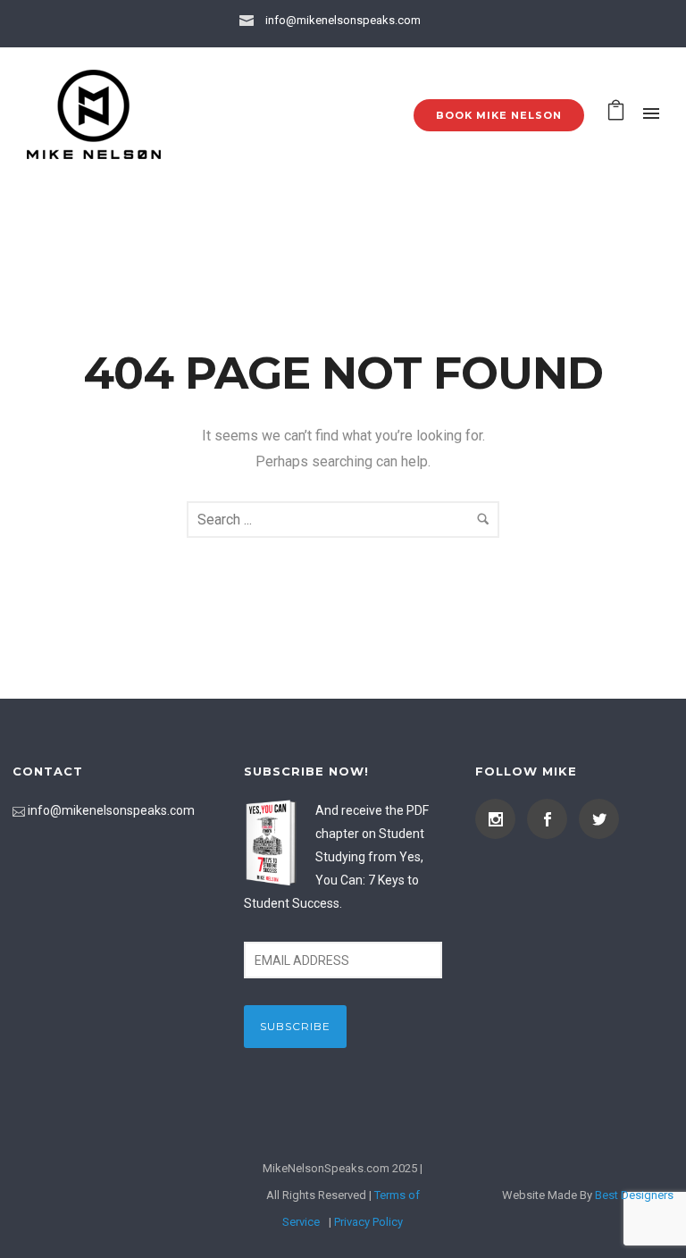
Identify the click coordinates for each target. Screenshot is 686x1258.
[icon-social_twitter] (599, 819)
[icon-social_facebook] (551, 819)
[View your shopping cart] (616, 113)
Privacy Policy (368, 1222)
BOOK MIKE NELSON (499, 115)
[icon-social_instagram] (499, 819)
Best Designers (634, 1195)
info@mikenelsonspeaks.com (343, 20)
